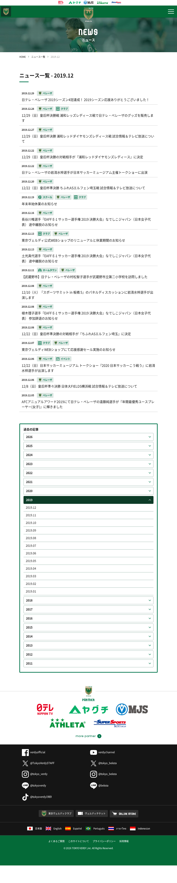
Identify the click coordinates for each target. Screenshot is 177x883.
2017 (29, 609)
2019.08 (31, 538)
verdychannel (106, 752)
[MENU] (171, 11)
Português (99, 828)
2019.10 (31, 523)
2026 (29, 437)
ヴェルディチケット (95, 813)
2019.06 (31, 553)
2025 (29, 446)
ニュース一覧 (38, 56)
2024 (29, 455)
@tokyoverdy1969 (41, 797)
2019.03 (31, 576)
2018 (29, 600)
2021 (29, 482)
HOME (22, 56)
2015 (29, 627)
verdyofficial (37, 752)
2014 (29, 636)
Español (77, 828)
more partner (86, 736)
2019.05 (31, 561)
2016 (29, 618)
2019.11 (31, 515)
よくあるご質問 (56, 841)
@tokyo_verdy (38, 774)
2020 (29, 491)
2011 (29, 663)
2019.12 (31, 507)
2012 (29, 654)
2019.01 (31, 591)
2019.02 (31, 584)
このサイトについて (78, 841)
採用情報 (124, 841)
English (57, 828)
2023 (29, 464)
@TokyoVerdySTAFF (42, 763)
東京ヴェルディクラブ (59, 813)
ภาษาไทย (121, 828)
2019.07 (31, 546)
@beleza (103, 785)
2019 (29, 500)
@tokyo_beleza (107, 763)
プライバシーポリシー (104, 841)
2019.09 (31, 530)
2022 (29, 473)
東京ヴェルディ (6, 11)
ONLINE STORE (127, 813)
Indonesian (144, 828)
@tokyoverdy (38, 785)
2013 (29, 645)
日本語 (38, 828)
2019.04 (31, 568)
